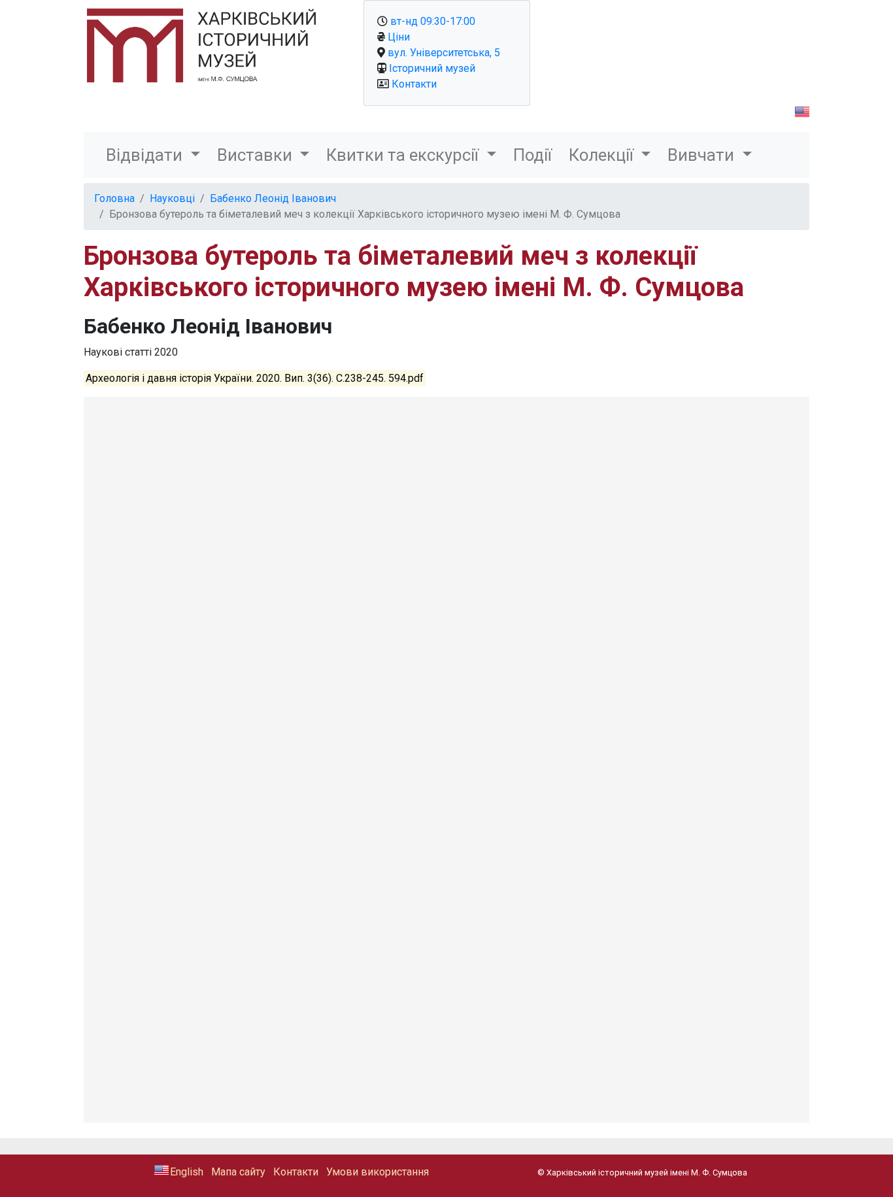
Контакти (414, 84)
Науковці (172, 198)
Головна (114, 198)
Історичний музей (432, 68)
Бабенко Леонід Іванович (273, 198)
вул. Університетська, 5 (444, 52)
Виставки (256, 155)
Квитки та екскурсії (404, 155)
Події (532, 155)
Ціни (399, 37)
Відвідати (146, 155)
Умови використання (377, 1172)
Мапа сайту (238, 1172)
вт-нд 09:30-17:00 (432, 21)
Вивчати (702, 155)
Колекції (603, 155)
